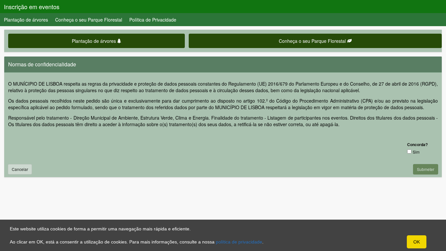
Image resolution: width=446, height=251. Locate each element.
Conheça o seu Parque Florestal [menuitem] (88, 19)
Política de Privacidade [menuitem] (152, 19)
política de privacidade (239, 241)
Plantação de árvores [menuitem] (26, 19)
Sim (416, 152)
